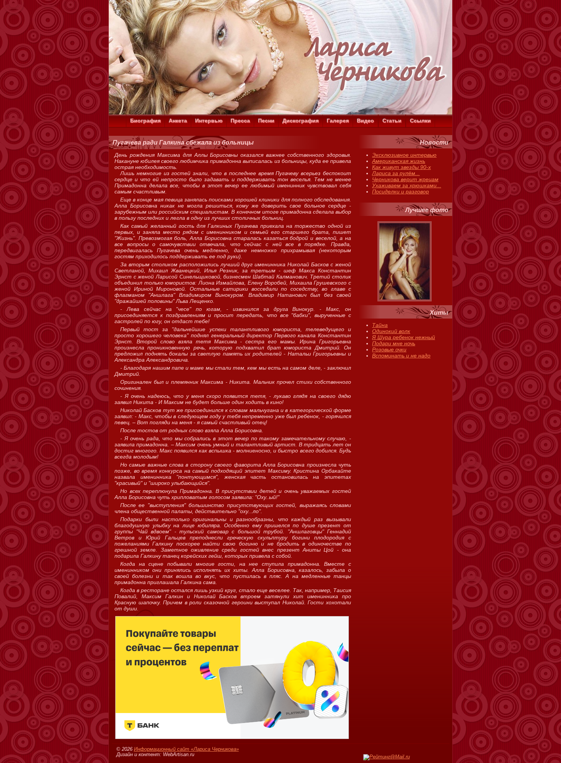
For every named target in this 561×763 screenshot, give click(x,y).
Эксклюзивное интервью (404, 155)
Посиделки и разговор (400, 191)
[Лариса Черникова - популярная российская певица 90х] (280, 112)
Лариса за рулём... (396, 173)
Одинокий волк (391, 331)
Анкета (178, 121)
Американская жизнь (398, 161)
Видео (365, 121)
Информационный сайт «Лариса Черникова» (186, 749)
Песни (266, 121)
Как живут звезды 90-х (401, 167)
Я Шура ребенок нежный (403, 337)
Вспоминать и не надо (401, 356)
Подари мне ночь (393, 343)
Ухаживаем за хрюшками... (406, 185)
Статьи (391, 121)
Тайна (380, 325)
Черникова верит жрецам (405, 179)
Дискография (300, 121)
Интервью (208, 121)
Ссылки (420, 121)
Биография (145, 121)
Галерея (338, 121)
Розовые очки (389, 349)
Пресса (240, 121)
